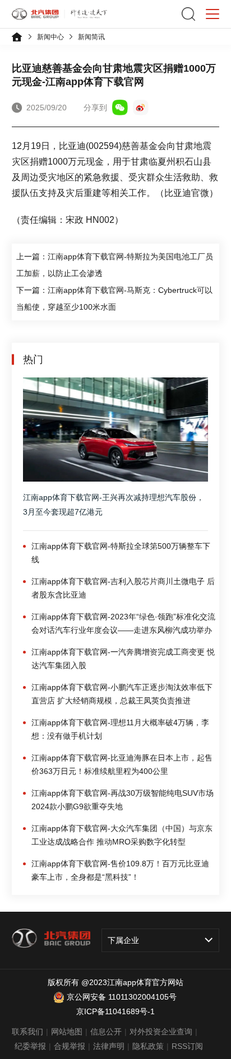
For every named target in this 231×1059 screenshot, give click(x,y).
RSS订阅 (187, 1046)
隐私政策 (148, 1046)
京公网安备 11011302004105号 (122, 996)
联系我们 (27, 1031)
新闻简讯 (91, 37)
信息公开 (106, 1031)
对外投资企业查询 (161, 1031)
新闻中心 (50, 37)
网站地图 (66, 1031)
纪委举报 (30, 1046)
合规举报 (69, 1046)
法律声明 (108, 1046)
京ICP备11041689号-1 (115, 1011)
